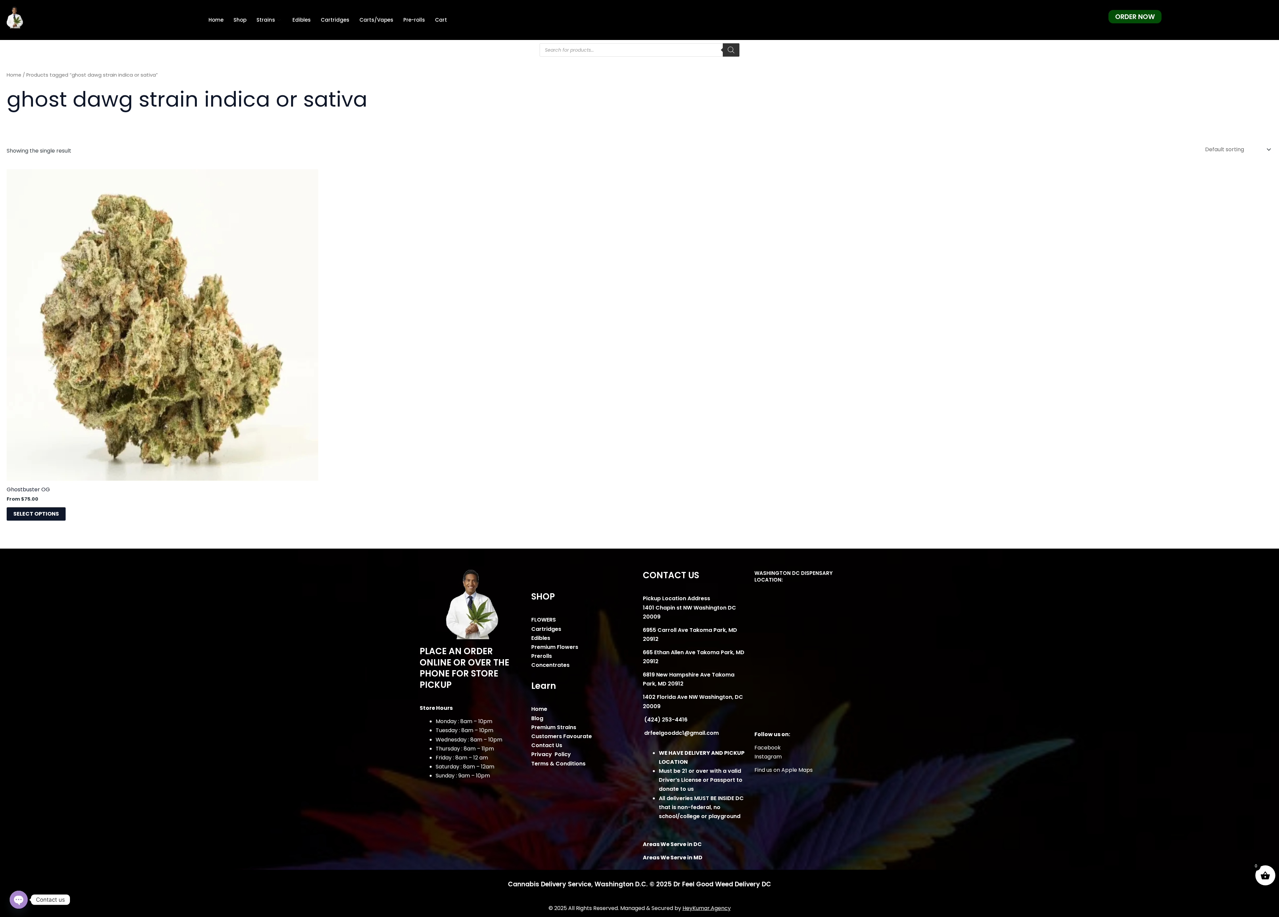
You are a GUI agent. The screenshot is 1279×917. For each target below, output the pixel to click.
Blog (537, 718)
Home (216, 19)
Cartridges (335, 19)
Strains (265, 19)
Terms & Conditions (558, 763)
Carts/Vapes (376, 19)
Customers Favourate (561, 736)
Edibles (301, 19)
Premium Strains (553, 727)
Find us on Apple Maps (783, 770)
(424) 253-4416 (665, 719)
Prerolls (541, 656)
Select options (36, 514)
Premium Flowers (554, 647)
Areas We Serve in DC (672, 844)
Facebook (767, 747)
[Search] (731, 50)
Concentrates (550, 665)
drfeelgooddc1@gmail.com (681, 733)
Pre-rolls (414, 19)
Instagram (768, 756)
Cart (441, 19)
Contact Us (546, 745)
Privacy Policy (551, 754)
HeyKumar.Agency (706, 908)
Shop (239, 19)
